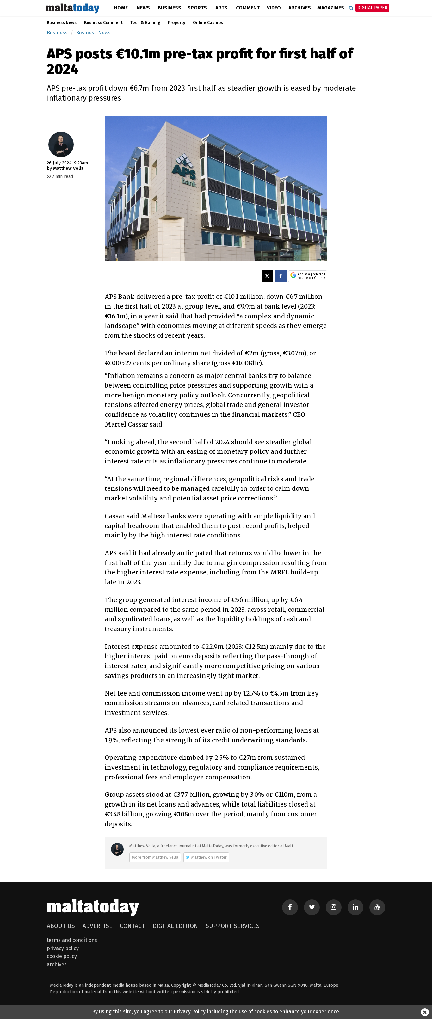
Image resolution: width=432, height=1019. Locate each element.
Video (274, 8)
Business (169, 8)
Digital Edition (175, 926)
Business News (62, 22)
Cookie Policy (62, 956)
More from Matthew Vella (155, 857)
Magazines (330, 8)
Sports (197, 8)
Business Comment (103, 22)
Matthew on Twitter (209, 857)
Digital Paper (372, 7)
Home (121, 8)
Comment (248, 8)
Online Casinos (208, 22)
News (143, 8)
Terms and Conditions (72, 940)
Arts (221, 8)
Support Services (233, 926)
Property (176, 22)
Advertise (97, 926)
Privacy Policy (63, 948)
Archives (299, 8)
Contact (132, 926)
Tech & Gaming (145, 22)
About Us (61, 926)
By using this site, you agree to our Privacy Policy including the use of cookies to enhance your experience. (216, 1012)
